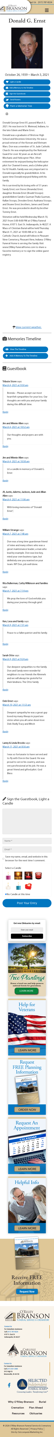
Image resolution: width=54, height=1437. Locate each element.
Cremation (17, 1408)
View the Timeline (18, 349)
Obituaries (36, 1414)
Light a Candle (15, 82)
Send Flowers (15, 100)
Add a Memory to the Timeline (21, 88)
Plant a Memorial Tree (21, 106)
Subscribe (27, 936)
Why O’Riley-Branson (21, 1402)
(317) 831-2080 (12, 1369)
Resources (18, 1414)
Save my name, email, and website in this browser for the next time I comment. (26, 859)
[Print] (6, 114)
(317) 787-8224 (12, 1332)
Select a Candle (13, 868)
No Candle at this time (18, 894)
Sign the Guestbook (17, 94)
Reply (5, 412)
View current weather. (29, 327)
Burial (42, 1402)
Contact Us (8, 1326)
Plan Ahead (36, 1408)
